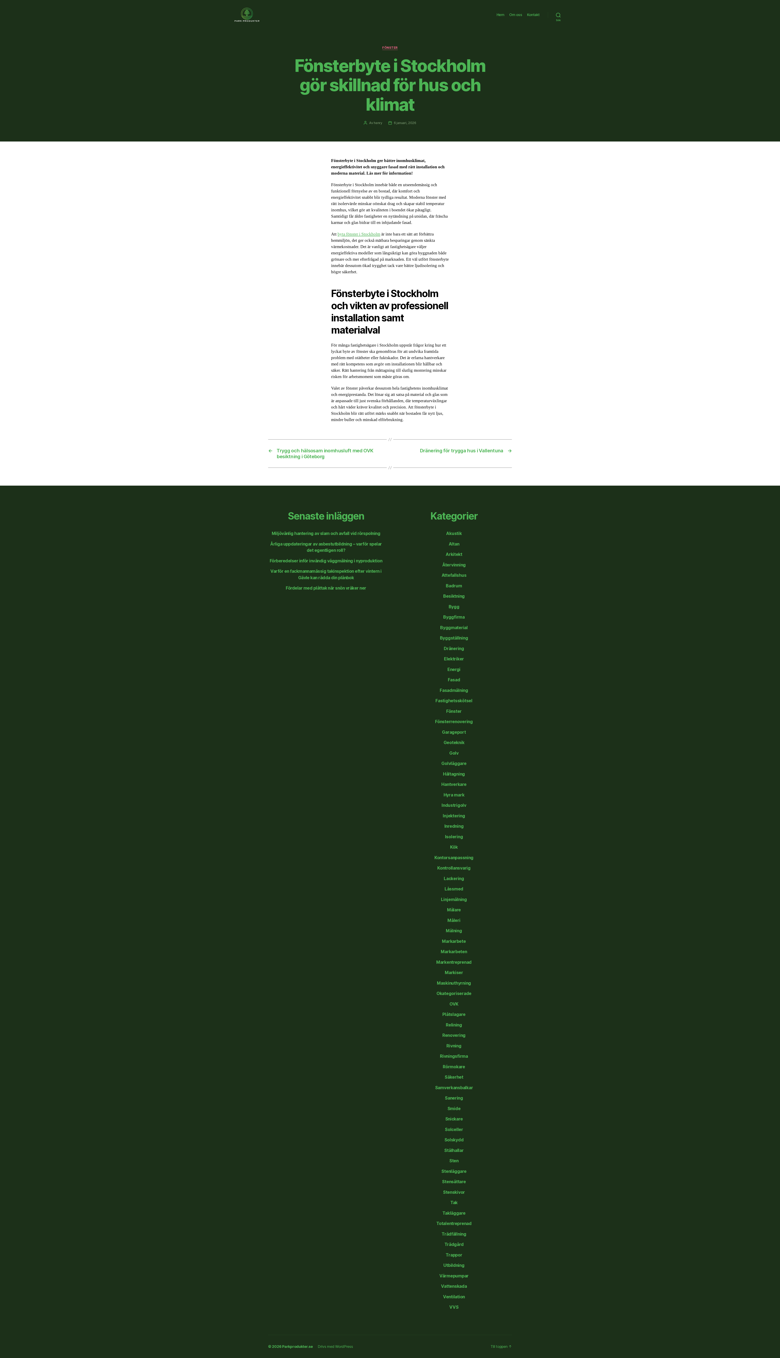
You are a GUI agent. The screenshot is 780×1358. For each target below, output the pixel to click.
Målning (454, 930)
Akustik (454, 533)
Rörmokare (454, 1066)
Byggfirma (454, 617)
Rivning (453, 1045)
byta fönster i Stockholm (359, 234)
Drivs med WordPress (335, 1346)
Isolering (454, 836)
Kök (454, 847)
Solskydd (454, 1139)
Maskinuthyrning (454, 983)
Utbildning (453, 1265)
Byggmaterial (454, 627)
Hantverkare (453, 784)
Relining (454, 1024)
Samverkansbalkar (454, 1087)
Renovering (454, 1035)
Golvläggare (453, 763)
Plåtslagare (453, 1014)
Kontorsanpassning (453, 857)
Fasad (454, 679)
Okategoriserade (454, 993)
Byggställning (454, 638)
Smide (454, 1108)
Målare (454, 909)
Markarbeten (454, 951)
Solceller (454, 1129)
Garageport (454, 732)
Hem (500, 15)
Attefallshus (454, 575)
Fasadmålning (454, 690)
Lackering (454, 878)
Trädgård (454, 1244)
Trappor (454, 1255)
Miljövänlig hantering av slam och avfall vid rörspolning (326, 533)
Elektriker (454, 658)
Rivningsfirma (454, 1056)
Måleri (453, 920)
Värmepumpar (454, 1275)
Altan (454, 544)
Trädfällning (454, 1234)
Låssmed (454, 888)
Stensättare (454, 1181)
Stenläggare (453, 1171)
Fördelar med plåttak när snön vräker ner (326, 588)
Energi (453, 669)
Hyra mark (454, 794)
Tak (454, 1202)
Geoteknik (454, 742)
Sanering (454, 1098)
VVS (453, 1307)
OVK (454, 1004)
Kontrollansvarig (454, 868)
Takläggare (453, 1213)
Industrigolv (454, 805)
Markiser (454, 972)
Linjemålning (454, 899)
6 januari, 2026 (405, 123)
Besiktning (454, 596)
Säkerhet (454, 1077)
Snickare (454, 1118)
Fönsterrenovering (454, 721)
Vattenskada (454, 1286)
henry (378, 123)
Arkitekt (454, 554)
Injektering (454, 815)
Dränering (454, 648)
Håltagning (454, 774)
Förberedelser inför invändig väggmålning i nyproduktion (326, 560)
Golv (454, 753)
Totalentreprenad (454, 1223)
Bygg (454, 606)
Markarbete (454, 941)
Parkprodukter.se (297, 1346)
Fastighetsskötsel (454, 700)
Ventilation (454, 1296)
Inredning (454, 826)
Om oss (515, 15)
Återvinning (454, 564)
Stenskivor (454, 1192)
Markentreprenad (454, 962)
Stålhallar (454, 1150)
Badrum (454, 585)
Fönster (390, 48)
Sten (454, 1160)
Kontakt (533, 15)
